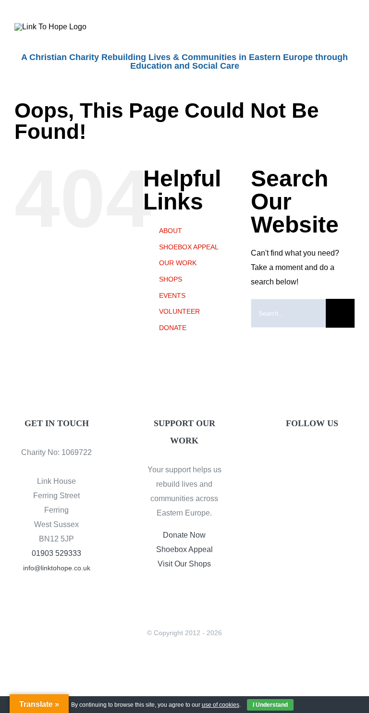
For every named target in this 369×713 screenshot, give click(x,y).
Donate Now (184, 535)
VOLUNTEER (179, 311)
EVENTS (172, 295)
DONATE (172, 328)
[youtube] (328, 454)
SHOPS (170, 279)
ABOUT (170, 230)
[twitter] (312, 454)
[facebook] (296, 454)
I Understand (270, 704)
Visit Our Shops (184, 564)
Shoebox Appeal (184, 549)
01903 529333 (56, 553)
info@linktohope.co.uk (56, 568)
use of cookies (220, 704)
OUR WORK (178, 263)
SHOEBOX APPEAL (189, 247)
